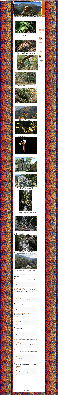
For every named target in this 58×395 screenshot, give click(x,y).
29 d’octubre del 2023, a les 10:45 (21, 338)
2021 (40, 43)
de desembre (41, 29)
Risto (16, 338)
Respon (17, 286)
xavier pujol (19, 298)
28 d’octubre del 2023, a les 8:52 (23, 288)
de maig (41, 37)
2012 (40, 51)
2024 (40, 27)
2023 (40, 28)
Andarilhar (17, 316)
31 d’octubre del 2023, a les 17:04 (24, 321)
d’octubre (41, 31)
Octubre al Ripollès (41, 32)
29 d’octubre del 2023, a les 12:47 (24, 343)
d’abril (40, 38)
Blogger (33, 390)
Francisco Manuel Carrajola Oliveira (20, 313)
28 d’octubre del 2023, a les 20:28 (24, 298)
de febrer (41, 40)
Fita (16, 3)
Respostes (18, 282)
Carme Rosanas (17, 288)
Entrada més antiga (34, 385)
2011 (40, 52)
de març (41, 39)
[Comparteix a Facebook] (24, 274)
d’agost (41, 34)
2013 (40, 50)
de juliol (41, 35)
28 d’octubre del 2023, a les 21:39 (21, 326)
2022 (40, 42)
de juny (41, 36)
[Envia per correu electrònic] (22, 274)
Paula (16, 326)
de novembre (41, 30)
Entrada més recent (16, 385)
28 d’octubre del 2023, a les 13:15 (27, 313)
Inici (25, 385)
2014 (40, 49)
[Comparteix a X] (23, 274)
